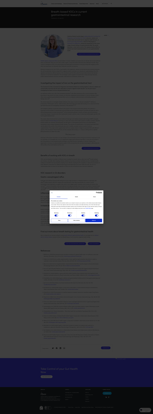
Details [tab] (76, 196)
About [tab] (94, 196)
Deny (59, 220)
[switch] (69, 215)
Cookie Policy (88, 208)
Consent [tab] (58, 196)
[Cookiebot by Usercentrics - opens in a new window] (97, 193)
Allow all (94, 220)
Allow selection (76, 220)
